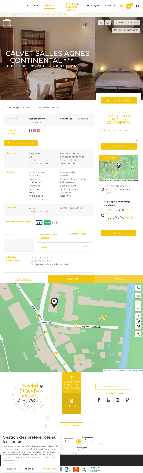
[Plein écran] (138, 287)
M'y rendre (109, 157)
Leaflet (105, 370)
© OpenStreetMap (125, 370)
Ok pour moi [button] (49, 469)
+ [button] (138, 303)
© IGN (115, 370)
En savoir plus (9, 463)
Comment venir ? (71, 425)
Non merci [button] (11, 469)
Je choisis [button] (29, 469)
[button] (33, 6)
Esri (110, 370)
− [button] (138, 308)
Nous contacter (113, 387)
